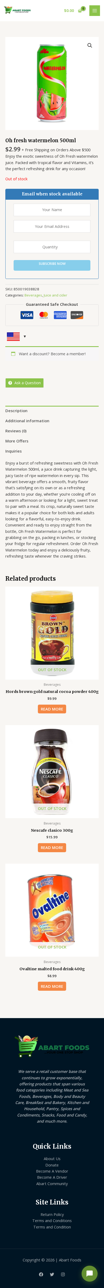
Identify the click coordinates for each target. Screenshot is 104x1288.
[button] (90, 45)
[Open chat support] (90, 1274)
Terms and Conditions (52, 1220)
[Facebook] (41, 1274)
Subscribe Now (52, 263)
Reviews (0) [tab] (15, 430)
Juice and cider (55, 295)
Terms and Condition (52, 1227)
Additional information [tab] (27, 420)
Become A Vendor (52, 1171)
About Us (52, 1158)
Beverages (33, 295)
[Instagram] (63, 1274)
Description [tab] (16, 410)
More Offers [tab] (16, 441)
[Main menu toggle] (94, 10)
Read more (52, 709)
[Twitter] (52, 1274)
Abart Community (52, 1183)
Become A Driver (52, 1177)
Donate (52, 1165)
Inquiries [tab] (13, 451)
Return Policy (52, 1214)
